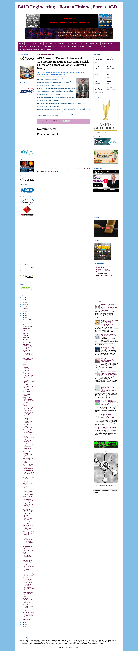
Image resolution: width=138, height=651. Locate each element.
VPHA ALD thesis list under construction (28, 426)
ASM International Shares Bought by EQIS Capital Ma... (28, 614)
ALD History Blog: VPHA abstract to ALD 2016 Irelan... (28, 574)
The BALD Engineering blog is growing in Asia (28, 346)
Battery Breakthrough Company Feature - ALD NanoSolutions (107, 360)
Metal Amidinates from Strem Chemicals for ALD (28, 594)
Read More (58, 85)
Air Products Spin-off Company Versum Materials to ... (28, 486)
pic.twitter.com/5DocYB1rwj (104, 271)
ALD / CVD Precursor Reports (90, 43)
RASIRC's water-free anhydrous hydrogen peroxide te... (28, 413)
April (25, 337)
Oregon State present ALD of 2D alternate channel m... (28, 505)
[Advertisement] (27, 122)
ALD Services (101, 46)
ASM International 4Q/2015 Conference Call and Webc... (28, 479)
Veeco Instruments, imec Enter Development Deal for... (27, 419)
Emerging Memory (77, 46)
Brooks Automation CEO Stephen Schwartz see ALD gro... (28, 367)
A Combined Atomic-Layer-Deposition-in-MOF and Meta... (28, 492)
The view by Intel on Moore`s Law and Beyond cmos (28, 562)
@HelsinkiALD (100, 267)
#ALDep (109, 266)
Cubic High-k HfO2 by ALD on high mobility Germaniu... (28, 534)
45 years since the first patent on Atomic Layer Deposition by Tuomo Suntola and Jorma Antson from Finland (108, 388)
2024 (23, 300)
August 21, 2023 (107, 275)
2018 (23, 313)
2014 (23, 624)
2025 (23, 297)
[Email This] (63, 121)
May (24, 335)
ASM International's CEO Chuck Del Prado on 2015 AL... (28, 375)
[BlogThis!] (64, 121)
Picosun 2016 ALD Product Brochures (28, 388)
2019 (23, 311)
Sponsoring (90, 46)
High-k (40, 46)
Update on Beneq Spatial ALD (28, 522)
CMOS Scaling (64, 46)
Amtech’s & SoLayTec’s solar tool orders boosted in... (28, 555)
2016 (23, 318)
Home (21, 43)
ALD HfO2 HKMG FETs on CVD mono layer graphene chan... (28, 466)
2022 (23, 304)
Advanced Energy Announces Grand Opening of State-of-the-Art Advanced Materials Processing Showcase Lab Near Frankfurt (109, 323)
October (25, 324)
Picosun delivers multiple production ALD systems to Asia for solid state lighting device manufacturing (109, 374)
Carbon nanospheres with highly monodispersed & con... (28, 541)
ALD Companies (60, 43)
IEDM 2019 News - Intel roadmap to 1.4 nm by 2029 (108, 348)
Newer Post (40, 168)
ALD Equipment (73, 43)
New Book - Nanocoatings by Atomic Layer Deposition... (28, 382)
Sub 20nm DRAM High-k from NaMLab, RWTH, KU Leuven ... (28, 527)
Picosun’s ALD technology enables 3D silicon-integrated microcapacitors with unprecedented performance (109, 307)
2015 (23, 622)
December (26, 319)
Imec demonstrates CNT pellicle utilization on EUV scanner (108, 336)
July (24, 331)
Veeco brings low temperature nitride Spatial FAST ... (28, 360)
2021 (23, 306)
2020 (23, 309)
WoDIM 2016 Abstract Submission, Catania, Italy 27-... (27, 353)
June (24, 333)
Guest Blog (48, 43)
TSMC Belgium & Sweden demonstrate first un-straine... (28, 498)
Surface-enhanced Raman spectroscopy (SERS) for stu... (28, 454)
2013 (23, 627)
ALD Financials (107, 43)
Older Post (87, 168)
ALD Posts (22, 46)
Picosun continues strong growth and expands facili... (28, 393)
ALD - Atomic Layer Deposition (50, 123)
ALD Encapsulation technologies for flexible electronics (106, 428)
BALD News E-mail (51, 46)
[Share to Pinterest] (69, 121)
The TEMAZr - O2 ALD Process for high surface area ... (28, 460)
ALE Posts (32, 46)
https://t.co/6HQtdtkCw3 (103, 269)
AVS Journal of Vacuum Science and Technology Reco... (28, 400)
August (25, 328)
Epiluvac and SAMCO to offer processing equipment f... (28, 600)
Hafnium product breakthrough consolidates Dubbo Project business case (109, 416)
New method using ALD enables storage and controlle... (28, 406)
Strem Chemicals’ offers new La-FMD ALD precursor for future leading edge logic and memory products (109, 402)
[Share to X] (66, 121)
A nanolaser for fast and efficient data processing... (27, 432)
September (26, 326)
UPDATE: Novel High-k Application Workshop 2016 (28, 548)
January (25, 619)
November (26, 322)
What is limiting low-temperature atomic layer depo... (27, 446)
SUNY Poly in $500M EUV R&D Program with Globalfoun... (28, 511)
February (26, 342)
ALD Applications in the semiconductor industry (35, 50)
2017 (23, 315)
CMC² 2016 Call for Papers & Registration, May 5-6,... (28, 568)
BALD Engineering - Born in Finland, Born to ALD (67, 6)
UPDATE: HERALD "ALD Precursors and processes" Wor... (28, 473)
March (25, 340)
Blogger (76, 647)
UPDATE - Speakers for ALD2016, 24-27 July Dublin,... (27, 517)
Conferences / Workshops (34, 43)
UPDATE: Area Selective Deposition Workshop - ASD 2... (28, 587)
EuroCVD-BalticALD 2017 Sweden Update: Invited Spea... (28, 580)
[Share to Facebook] (67, 121)
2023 (23, 302)
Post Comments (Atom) (51, 171)
